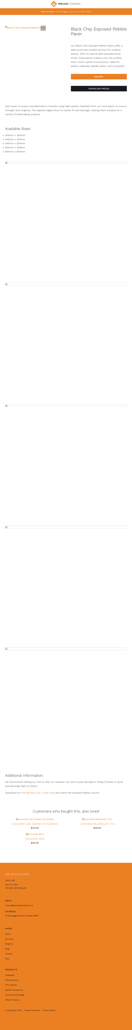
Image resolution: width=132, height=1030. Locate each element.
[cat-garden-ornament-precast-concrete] (35, 819)
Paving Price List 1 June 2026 (38, 792)
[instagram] (7, 1019)
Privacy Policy (49, 1010)
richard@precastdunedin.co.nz (19, 905)
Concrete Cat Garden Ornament (35, 824)
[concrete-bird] (35, 834)
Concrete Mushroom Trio (97, 824)
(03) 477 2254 (11, 885)
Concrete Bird (35, 839)
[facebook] (13, 1019)
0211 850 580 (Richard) (15, 888)
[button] (43, 28)
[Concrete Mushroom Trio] (97, 819)
